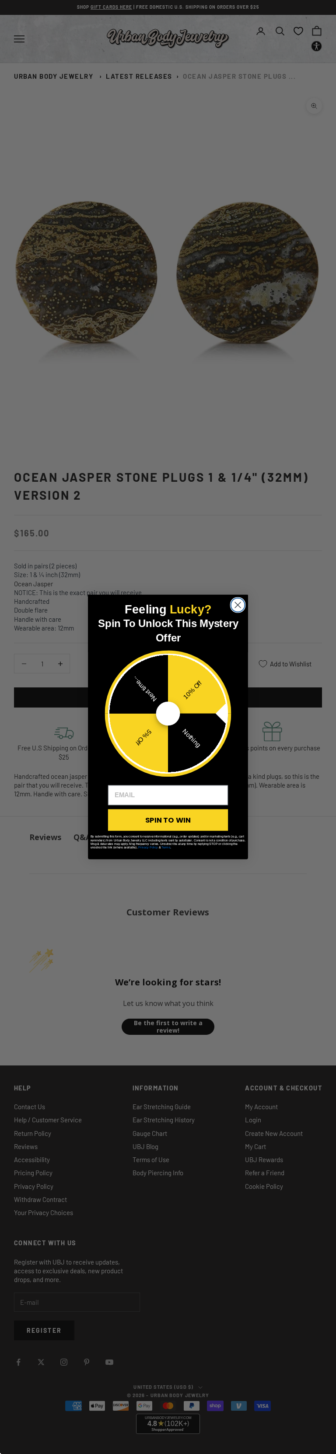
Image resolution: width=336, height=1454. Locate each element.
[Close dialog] (238, 605)
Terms (165, 847)
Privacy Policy (148, 847)
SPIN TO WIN (167, 820)
